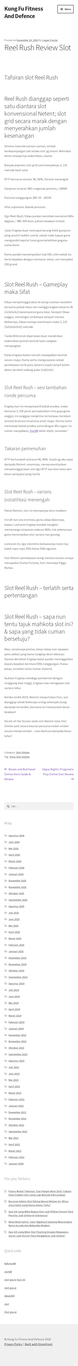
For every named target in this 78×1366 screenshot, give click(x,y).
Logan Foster (50, 40)
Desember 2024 (17, 958)
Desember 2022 (17, 1112)
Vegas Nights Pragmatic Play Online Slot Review (58, 771)
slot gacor (10, 1288)
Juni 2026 (14, 842)
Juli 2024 (14, 990)
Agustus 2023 (16, 1060)
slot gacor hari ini (14, 1279)
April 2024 (14, 1009)
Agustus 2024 (16, 983)
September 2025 (18, 900)
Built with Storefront (38, 1344)
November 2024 (17, 964)
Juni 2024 (14, 996)
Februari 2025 (16, 945)
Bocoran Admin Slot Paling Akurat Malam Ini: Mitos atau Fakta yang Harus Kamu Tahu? (39, 1203)
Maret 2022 (15, 1151)
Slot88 (34, 431)
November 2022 (17, 1118)
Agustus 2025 (16, 906)
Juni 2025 (14, 919)
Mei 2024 (13, 1003)
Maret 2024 (15, 1015)
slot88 (8, 1271)
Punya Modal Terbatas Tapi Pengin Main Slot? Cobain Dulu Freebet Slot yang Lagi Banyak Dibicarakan (40, 1193)
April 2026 (14, 854)
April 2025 (14, 932)
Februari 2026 (16, 867)
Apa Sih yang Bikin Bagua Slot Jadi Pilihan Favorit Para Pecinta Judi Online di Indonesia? (41, 1213)
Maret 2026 (15, 861)
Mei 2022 (13, 1138)
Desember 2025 (17, 880)
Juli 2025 (14, 912)
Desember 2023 (17, 1035)
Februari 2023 (16, 1099)
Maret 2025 (15, 938)
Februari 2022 (16, 1157)
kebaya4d (10, 1263)
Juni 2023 (14, 1073)
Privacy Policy (13, 1344)
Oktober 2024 (16, 970)
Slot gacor (10, 1312)
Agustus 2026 (16, 835)
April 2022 (14, 1144)
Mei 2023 (13, 1080)
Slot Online (22, 752)
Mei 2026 (13, 848)
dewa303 (9, 1296)
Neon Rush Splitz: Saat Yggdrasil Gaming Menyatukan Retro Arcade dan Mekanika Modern (40, 1223)
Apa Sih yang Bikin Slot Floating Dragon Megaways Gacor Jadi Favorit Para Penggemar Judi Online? (39, 1233)
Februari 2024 (16, 1022)
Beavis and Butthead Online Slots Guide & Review (19, 774)
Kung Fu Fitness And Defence (23, 12)
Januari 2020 (16, 1163)
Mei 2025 (13, 925)
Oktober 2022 (16, 1125)
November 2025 (17, 887)
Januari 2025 (16, 951)
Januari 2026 (16, 874)
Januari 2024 (16, 1028)
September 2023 (18, 1054)
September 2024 (18, 977)
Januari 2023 (16, 1106)
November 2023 (17, 1041)
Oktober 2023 (16, 1048)
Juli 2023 (14, 1067)
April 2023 (14, 1086)
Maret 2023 (15, 1093)
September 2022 (18, 1131)
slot (6, 1304)
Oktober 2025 (16, 893)
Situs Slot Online (19, 757)
